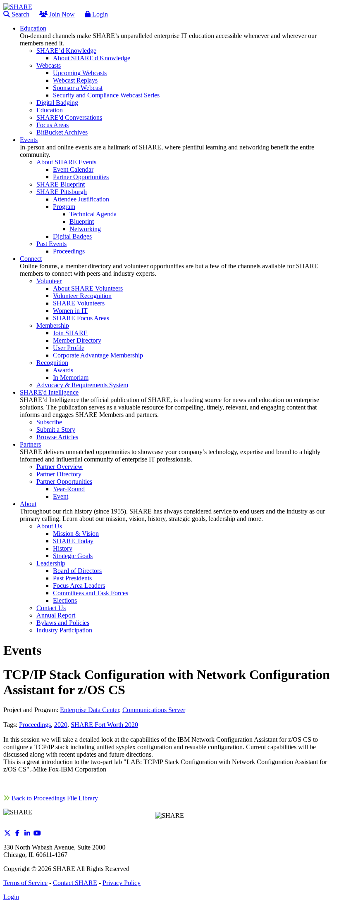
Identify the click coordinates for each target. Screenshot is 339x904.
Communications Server (153, 709)
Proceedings (35, 724)
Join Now (61, 14)
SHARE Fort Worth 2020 (104, 724)
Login (99, 14)
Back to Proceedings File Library (54, 798)
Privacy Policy (122, 882)
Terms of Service (25, 882)
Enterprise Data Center (89, 709)
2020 (60, 724)
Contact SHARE (75, 882)
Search (19, 14)
